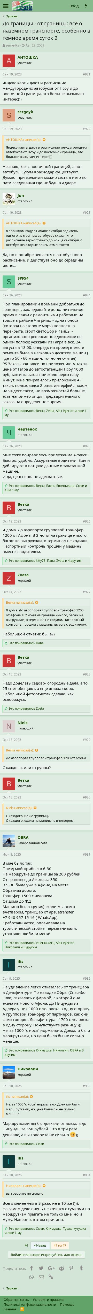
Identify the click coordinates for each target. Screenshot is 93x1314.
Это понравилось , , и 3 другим (44, 1052)
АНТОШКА (28, 57)
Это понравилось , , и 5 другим (40, 945)
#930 (86, 797)
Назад (40, 1245)
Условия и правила (48, 1299)
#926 (86, 521)
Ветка (23, 504)
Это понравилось (26, 643)
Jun (21, 195)
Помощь (67, 1304)
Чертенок (27, 429)
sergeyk (25, 111)
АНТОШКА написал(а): (23, 139)
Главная (10, 1309)
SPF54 (23, 278)
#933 (86, 1086)
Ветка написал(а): (20, 602)
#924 (86, 295)
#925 (86, 446)
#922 (86, 129)
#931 (86, 854)
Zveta (23, 574)
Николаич (28, 1068)
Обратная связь (16, 1299)
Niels (22, 722)
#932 (86, 978)
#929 (86, 739)
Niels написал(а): (19, 807)
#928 (86, 674)
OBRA (23, 837)
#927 (86, 592)
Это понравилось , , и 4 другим (45, 560)
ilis (20, 961)
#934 (86, 1175)
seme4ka (12, 45)
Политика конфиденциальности (30, 1304)
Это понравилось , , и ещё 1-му (46, 413)
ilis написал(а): (17, 1096)
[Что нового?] (85, 6)
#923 (86, 212)
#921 (86, 74)
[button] (6, 6)
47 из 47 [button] (60, 1245)
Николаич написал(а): (23, 1185)
